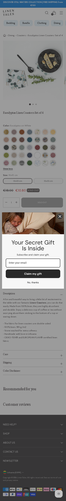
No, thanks (33, 282)
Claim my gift (33, 274)
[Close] (60, 216)
